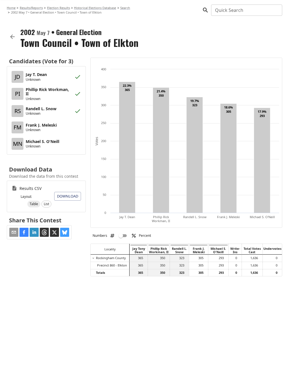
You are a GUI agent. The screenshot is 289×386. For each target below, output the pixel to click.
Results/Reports (31, 8)
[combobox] (246, 10)
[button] (33, 204)
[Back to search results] (12, 36)
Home (11, 8)
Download (67, 196)
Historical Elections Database (95, 8)
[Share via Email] (13, 232)
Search (125, 8)
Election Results (58, 8)
